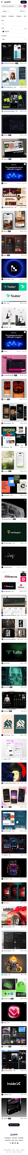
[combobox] (9, 6)
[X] (10, 1143)
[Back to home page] (7, 2)
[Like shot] (20, 63)
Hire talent (14, 1137)
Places (14, 1152)
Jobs (7, 1152)
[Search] (24, 6)
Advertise (24, 183)
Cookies (22, 1150)
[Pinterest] (17, 1143)
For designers (8, 1137)
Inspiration (20, 1137)
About (16, 1140)
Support (21, 1140)
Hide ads (19, 183)
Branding (19, 16)
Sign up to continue (14, 1124)
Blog (13, 1140)
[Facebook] (12, 1143)
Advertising (8, 1140)
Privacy (18, 1150)
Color (2, 28)
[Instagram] (15, 1143)
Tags (2, 20)
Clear (25, 28)
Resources (19, 1152)
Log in (23, 2)
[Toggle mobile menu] (2, 2)
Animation (11, 16)
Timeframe (4, 35)
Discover (4, 16)
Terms (13, 1150)
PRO (17, 63)
